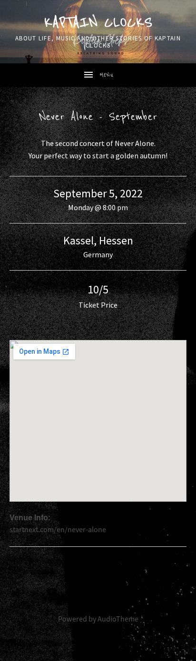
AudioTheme (118, 619)
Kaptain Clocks (98, 22)
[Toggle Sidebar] (98, 75)
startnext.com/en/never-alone (58, 530)
